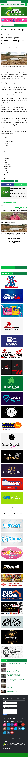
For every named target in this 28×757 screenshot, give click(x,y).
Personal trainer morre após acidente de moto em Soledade (16, 690)
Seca (15, 29)
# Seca (16, 181)
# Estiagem (6, 181)
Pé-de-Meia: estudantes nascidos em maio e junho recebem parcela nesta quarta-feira (16, 686)
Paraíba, (19, 47)
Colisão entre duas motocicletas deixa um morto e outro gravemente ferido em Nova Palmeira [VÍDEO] (17, 670)
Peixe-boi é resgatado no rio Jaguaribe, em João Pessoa (14, 675)
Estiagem (6, 29)
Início (2, 29)
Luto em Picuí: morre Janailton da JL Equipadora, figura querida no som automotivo (16, 680)
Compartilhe (9, 184)
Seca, (23, 47)
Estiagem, (16, 47)
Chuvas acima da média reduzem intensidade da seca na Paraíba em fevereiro (13, 221)
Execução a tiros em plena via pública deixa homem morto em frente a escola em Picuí (17, 665)
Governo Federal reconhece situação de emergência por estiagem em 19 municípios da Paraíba (13, 234)
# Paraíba (12, 181)
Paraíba (11, 29)
